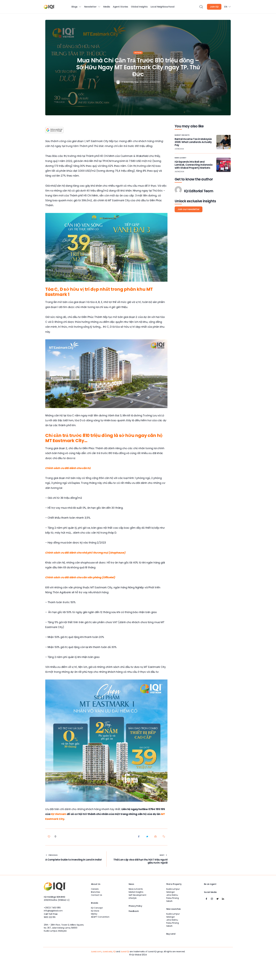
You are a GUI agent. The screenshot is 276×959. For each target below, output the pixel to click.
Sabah (169, 901)
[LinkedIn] (223, 899)
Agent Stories (120, 6)
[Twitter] (217, 899)
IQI (114, 951)
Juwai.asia (107, 951)
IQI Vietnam (59, 814)
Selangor (170, 892)
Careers (95, 889)
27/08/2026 (179, 149)
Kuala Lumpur (173, 889)
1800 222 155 (49, 917)
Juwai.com (96, 951)
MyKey (94, 913)
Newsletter (90, 6)
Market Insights (182, 135)
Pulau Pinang (172, 898)
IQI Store (95, 910)
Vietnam (138, 53)
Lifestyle (133, 898)
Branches (95, 892)
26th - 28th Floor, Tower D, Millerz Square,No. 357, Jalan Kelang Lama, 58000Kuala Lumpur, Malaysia (64, 927)
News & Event (180, 158)
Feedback (134, 911)
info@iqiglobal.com (53, 910)
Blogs (74, 6)
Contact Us (96, 895)
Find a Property (174, 884)
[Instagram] (211, 899)
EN (225, 6)
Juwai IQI (124, 951)
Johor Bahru (172, 895)
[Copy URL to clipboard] (163, 836)
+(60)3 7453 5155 (52, 907)
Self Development (137, 895)
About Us (95, 884)
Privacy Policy (135, 906)
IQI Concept (97, 907)
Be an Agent (210, 884)
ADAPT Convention (100, 916)
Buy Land (170, 933)
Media (106, 6)
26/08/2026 (179, 172)
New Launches (173, 909)
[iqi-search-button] (201, 6)
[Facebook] (206, 899)
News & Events (136, 889)
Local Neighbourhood (162, 6)
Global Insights (139, 6)
